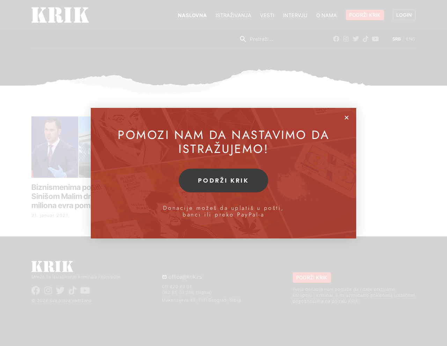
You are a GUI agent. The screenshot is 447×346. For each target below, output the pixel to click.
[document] (223, 173)
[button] (346, 117)
